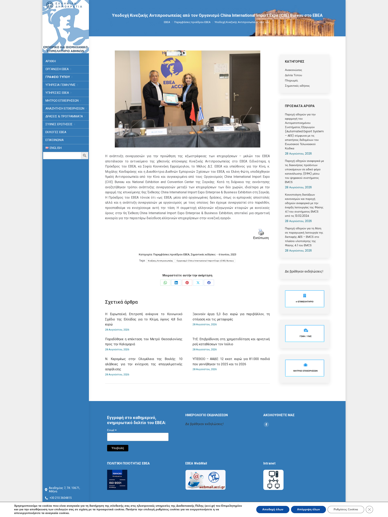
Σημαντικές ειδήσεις (203, 254)
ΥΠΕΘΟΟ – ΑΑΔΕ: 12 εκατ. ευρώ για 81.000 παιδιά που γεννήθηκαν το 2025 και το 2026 (231, 361)
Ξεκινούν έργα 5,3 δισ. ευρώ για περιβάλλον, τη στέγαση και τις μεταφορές (231, 316)
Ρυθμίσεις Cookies (346, 509)
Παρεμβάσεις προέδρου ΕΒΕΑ (171, 254)
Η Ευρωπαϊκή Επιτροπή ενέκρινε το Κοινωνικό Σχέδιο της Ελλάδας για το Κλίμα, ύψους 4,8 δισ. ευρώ (143, 319)
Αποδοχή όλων (272, 509)
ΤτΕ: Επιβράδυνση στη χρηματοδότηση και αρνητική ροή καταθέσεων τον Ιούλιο (231, 341)
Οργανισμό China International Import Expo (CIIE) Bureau (205, 261)
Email (112, 430)
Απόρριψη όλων (308, 509)
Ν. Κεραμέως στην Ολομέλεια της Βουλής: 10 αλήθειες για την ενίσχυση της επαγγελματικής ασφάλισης (143, 364)
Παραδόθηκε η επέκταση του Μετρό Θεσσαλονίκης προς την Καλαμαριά (143, 341)
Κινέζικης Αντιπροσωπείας (160, 261)
